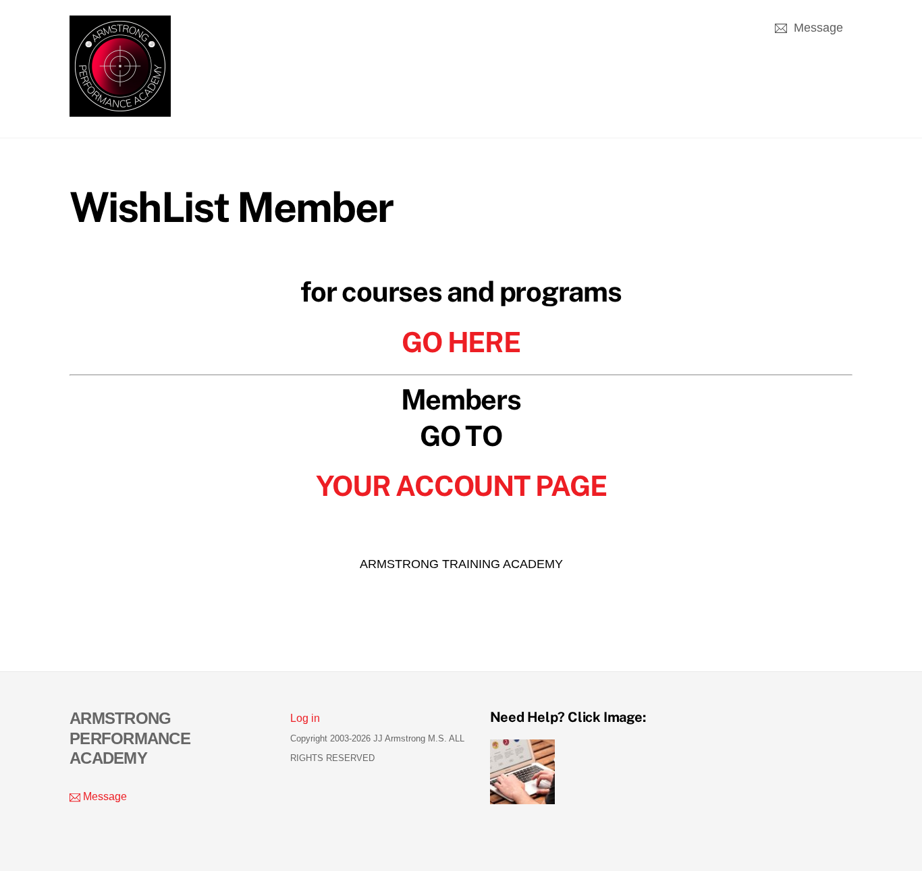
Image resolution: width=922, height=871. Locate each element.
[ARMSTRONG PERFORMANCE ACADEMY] (120, 109)
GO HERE (461, 342)
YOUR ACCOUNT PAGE (461, 486)
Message (816, 27)
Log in (305, 718)
